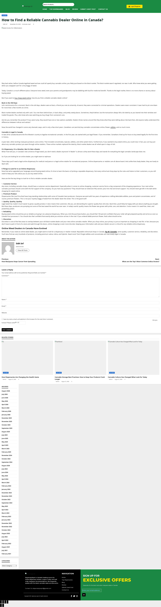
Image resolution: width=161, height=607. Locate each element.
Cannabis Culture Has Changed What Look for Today (127, 377)
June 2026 (5, 398)
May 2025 (5, 442)
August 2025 (6, 432)
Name (4, 299)
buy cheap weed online (23, 98)
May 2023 (5, 506)
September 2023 (7, 503)
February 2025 (6, 452)
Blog (68, 9)
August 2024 (6, 466)
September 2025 (7, 428)
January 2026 (6, 415)
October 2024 (6, 459)
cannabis (4, 15)
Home (45, 9)
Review (75, 9)
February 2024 (6, 486)
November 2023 (7, 496)
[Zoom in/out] (1, 602)
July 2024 (5, 469)
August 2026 (6, 391)
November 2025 (7, 421)
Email (4, 306)
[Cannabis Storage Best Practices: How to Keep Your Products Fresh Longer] (80, 358)
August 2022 (6, 533)
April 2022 (5, 540)
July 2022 (5, 537)
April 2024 (5, 479)
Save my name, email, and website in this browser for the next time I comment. (28, 319)
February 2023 (6, 516)
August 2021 (6, 547)
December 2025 (7, 418)
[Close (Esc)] (7, 602)
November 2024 (7, 455)
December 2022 (7, 523)
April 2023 (5, 510)
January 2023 (6, 520)
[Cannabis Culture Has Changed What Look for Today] (133, 358)
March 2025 (5, 449)
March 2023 (5, 513)
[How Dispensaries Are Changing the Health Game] (27, 358)
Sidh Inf (5, 24)
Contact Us (103, 9)
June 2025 (5, 438)
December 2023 (7, 493)
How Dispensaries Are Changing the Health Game (20, 377)
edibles (113, 127)
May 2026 (5, 401)
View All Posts (23, 250)
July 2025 (5, 435)
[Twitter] (74, 596)
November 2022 (7, 527)
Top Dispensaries (56, 9)
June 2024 (5, 472)
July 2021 (5, 550)
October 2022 (6, 530)
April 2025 (5, 445)
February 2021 (6, 554)
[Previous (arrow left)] (1, 605)
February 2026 (6, 411)
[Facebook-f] (71, 596)
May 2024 (5, 476)
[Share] (5, 602)
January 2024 (6, 489)
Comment (5, 276)
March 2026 (5, 408)
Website (4, 313)
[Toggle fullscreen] (3, 602)
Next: (140, 260)
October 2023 (6, 499)
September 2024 (7, 462)
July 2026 (5, 394)
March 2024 (5, 482)
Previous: (18, 260)
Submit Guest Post (88, 9)
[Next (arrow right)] (3, 605)
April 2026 (5, 404)
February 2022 (6, 543)
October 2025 (6, 425)
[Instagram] (77, 596)
